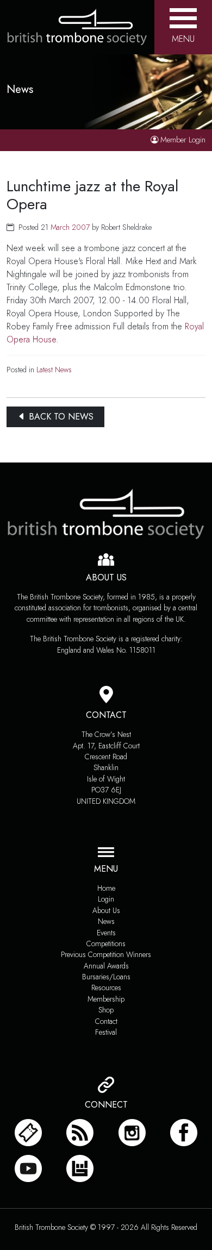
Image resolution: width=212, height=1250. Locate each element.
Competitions (106, 943)
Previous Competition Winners (106, 954)
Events (106, 932)
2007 (81, 227)
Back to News (59, 416)
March (60, 227)
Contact (106, 1021)
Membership (106, 998)
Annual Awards (106, 965)
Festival (106, 1032)
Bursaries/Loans (106, 976)
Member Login (182, 139)
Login (106, 898)
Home (106, 888)
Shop (106, 1009)
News (106, 921)
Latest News (54, 369)
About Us (106, 910)
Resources (106, 987)
